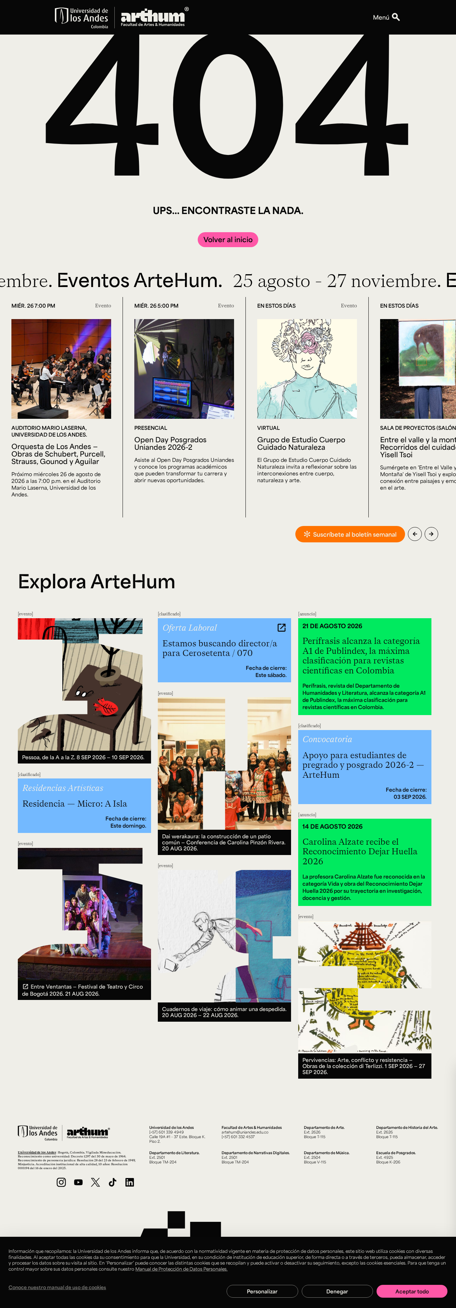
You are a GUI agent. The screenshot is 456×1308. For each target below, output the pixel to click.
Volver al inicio (228, 239)
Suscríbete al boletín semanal (355, 534)
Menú (381, 17)
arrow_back (414, 534)
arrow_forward (431, 534)
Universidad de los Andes (37, 1152)
